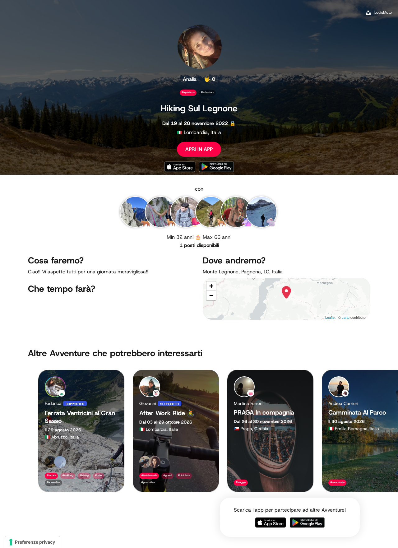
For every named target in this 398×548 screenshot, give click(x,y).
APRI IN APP (199, 149)
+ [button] (211, 286)
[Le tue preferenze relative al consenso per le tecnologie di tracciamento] (32, 542)
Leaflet (330, 317)
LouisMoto (383, 12)
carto (345, 317)
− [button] (211, 295)
